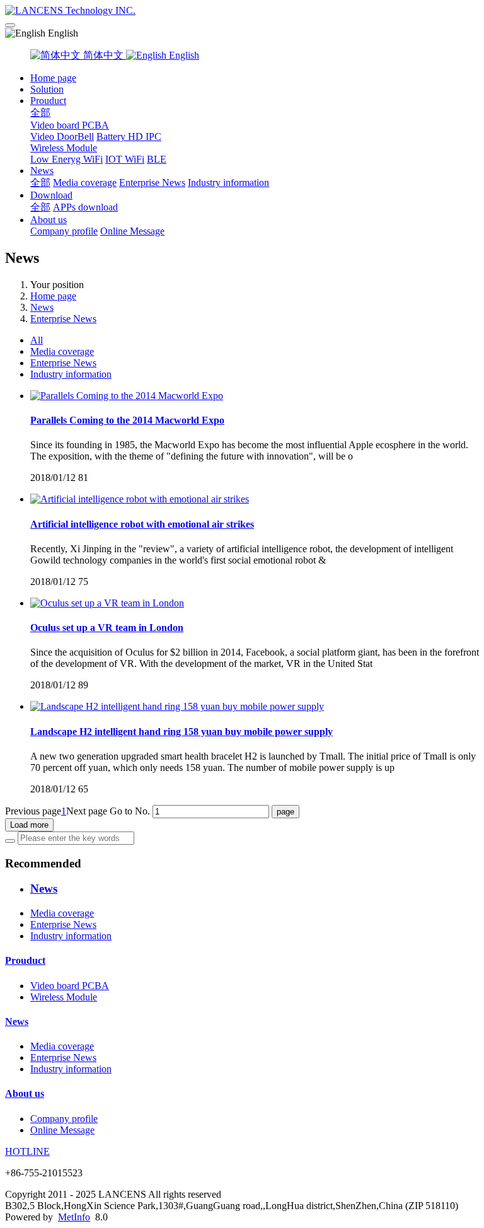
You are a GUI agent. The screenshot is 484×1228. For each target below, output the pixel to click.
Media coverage (85, 182)
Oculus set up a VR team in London (106, 627)
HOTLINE (27, 1151)
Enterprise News (152, 182)
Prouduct (48, 100)
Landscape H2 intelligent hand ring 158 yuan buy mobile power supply (181, 731)
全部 (40, 112)
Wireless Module (63, 147)
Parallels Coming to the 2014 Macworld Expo (127, 420)
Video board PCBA (69, 125)
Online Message (132, 231)
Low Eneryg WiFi (66, 159)
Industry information (228, 182)
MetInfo (74, 1217)
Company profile (64, 231)
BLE (156, 159)
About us (48, 219)
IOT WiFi (124, 159)
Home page (53, 77)
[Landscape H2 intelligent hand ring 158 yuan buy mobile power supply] (177, 706)
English (182, 55)
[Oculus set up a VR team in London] (107, 603)
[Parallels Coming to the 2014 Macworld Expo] (126, 395)
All (36, 340)
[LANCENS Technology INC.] (242, 10)
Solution (47, 89)
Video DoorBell (62, 136)
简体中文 (103, 55)
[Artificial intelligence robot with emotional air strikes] (139, 499)
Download (51, 195)
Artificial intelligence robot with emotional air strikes (142, 524)
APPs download (85, 207)
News (42, 170)
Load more (29, 825)
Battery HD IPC (128, 136)
